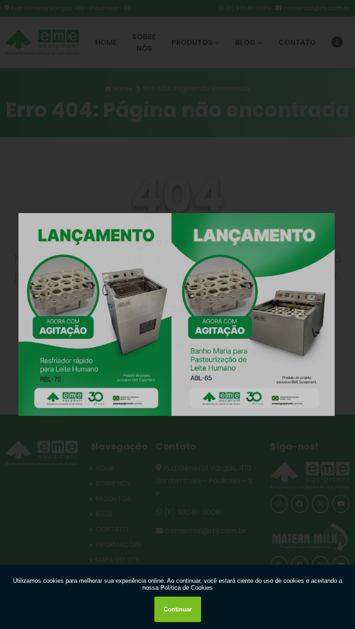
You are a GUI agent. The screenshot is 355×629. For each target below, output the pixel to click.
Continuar (178, 609)
